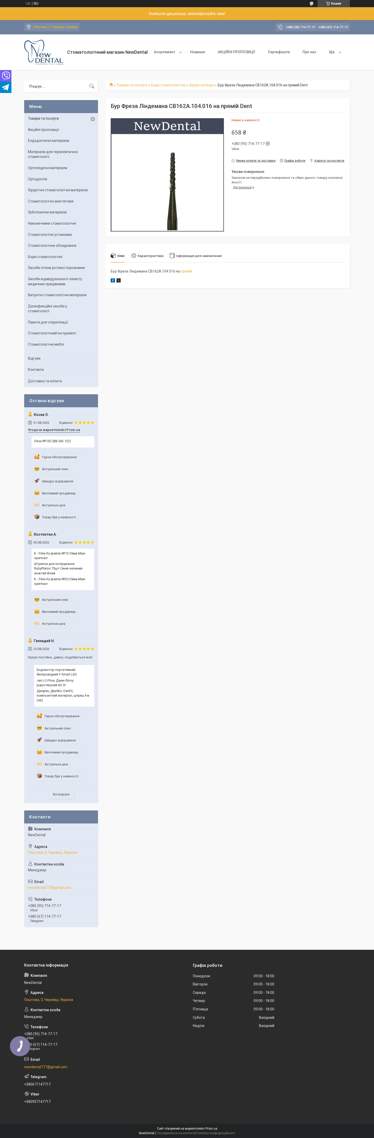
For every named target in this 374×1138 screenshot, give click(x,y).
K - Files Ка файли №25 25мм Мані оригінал (59, 581)
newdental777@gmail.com (49, 888)
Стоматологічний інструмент (52, 333)
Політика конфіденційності (215, 1133)
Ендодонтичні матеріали (48, 141)
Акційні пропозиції (43, 130)
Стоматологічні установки (50, 235)
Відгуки (34, 358)
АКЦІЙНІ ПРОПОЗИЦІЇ (236, 52)
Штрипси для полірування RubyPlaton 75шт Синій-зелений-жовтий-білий (58, 568)
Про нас (309, 52)
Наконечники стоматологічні (52, 223)
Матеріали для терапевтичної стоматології (53, 154)
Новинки (197, 52)
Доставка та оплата (45, 381)
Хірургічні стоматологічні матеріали (58, 190)
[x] (119, 281)
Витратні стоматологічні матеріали (57, 295)
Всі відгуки (61, 794)
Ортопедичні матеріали (47, 168)
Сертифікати (279, 52)
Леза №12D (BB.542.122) (52, 441)
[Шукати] (92, 86)
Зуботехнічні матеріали (47, 212)
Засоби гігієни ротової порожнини (56, 268)
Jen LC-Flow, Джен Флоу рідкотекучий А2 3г (55, 683)
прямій (186, 271)
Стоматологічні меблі (46, 344)
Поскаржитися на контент (175, 1133)
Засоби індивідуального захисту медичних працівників (55, 281)
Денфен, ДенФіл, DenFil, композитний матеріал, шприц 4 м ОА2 (63, 695)
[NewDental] (43, 52)
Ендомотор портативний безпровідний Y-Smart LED (57, 672)
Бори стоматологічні (168, 85)
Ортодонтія (37, 179)
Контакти (36, 370)
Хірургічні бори (201, 85)
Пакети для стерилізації (48, 322)
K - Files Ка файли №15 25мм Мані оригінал (59, 555)
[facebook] (113, 281)
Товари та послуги (132, 85)
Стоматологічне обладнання (52, 245)
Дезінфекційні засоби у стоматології (47, 308)
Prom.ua (211, 1128)
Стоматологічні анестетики (51, 201)
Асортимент (164, 52)
